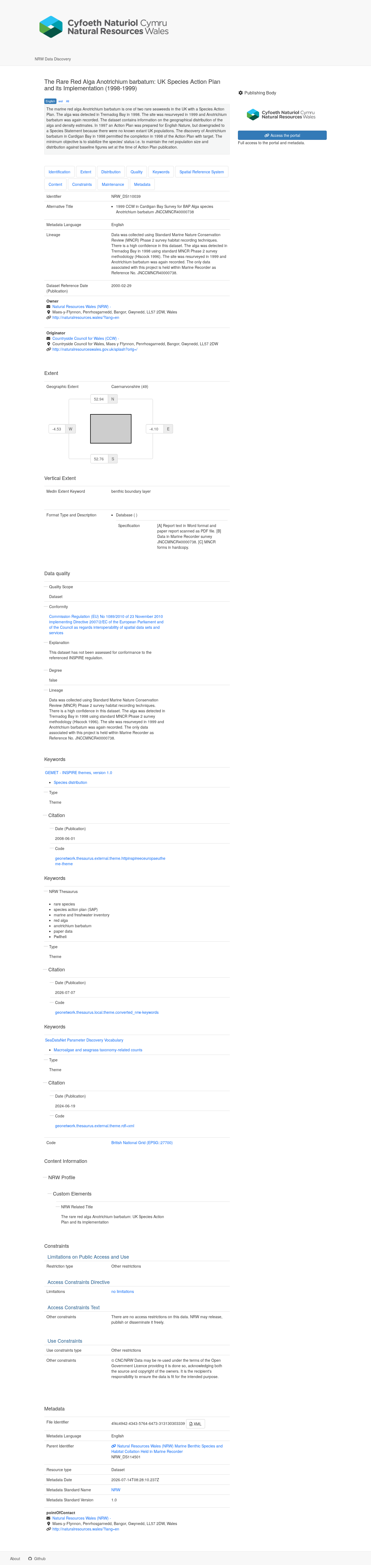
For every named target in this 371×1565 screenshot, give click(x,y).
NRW (115, 1489)
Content (55, 184)
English (50, 101)
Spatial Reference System (202, 171)
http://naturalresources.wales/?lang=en (85, 317)
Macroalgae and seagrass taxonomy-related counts (98, 1049)
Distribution (111, 171)
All (67, 101)
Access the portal (284, 135)
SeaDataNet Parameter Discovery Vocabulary (84, 1040)
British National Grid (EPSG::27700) (142, 1142)
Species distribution (70, 782)
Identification (59, 171)
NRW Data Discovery (53, 58)
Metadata (142, 184)
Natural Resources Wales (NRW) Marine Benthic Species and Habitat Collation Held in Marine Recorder (167, 1448)
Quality (137, 171)
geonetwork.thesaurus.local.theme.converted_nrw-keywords (107, 1012)
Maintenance (113, 184)
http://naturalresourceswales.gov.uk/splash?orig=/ (94, 349)
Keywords (161, 171)
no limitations (122, 1291)
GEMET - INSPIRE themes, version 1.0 (78, 772)
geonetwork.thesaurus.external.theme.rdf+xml (94, 1125)
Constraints (82, 184)
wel (60, 101)
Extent (85, 171)
